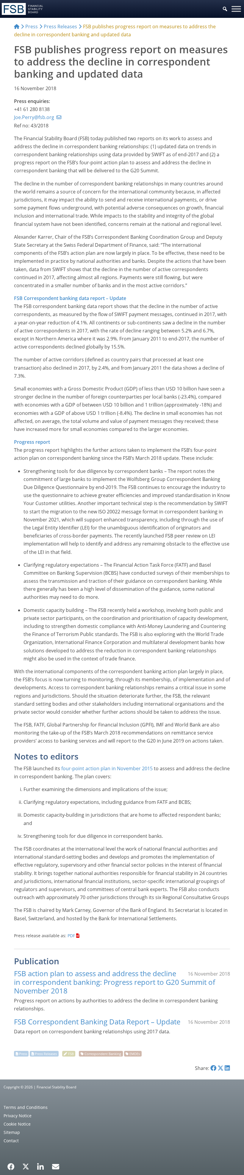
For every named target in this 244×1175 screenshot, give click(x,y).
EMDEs (134, 1053)
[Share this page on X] (220, 1068)
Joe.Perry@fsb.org (34, 117)
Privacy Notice (18, 1115)
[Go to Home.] (16, 26)
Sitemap (12, 1132)
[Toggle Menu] (236, 9)
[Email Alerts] (55, 1166)
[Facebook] (11, 1165)
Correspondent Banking (103, 1053)
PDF (71, 935)
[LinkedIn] (40, 1165)
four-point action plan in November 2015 (107, 768)
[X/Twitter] (25, 1166)
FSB (71, 1053)
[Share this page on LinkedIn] (227, 1068)
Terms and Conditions (26, 1107)
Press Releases (46, 1053)
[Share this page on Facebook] (213, 1068)
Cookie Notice (17, 1124)
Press (23, 1053)
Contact (11, 1140)
